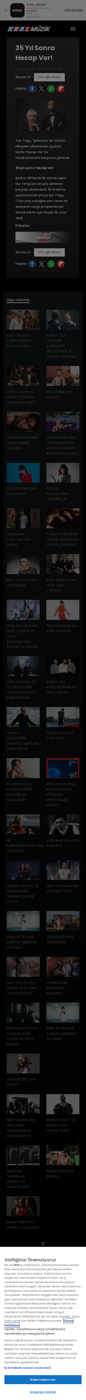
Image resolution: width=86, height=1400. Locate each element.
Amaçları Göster (43, 1392)
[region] (43, 1323)
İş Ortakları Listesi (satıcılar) (27, 1368)
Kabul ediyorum (43, 1380)
